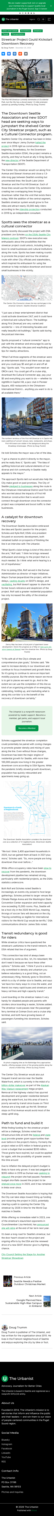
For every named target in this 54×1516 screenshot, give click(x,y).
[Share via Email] (26, 53)
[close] (51, 6)
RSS (4, 1461)
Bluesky (6, 1439)
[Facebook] (26, 13)
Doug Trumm (9, 48)
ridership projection (29, 209)
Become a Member (27, 728)
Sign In (32, 19)
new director (12, 160)
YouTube (6, 1457)
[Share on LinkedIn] (14, 53)
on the (28, 234)
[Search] (38, 19)
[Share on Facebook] (9, 53)
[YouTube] (31, 13)
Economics (25, 31)
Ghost (34, 1510)
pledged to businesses (21, 486)
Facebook (7, 1448)
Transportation (18, 34)
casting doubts (17, 581)
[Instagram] (23, 13)
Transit (5, 34)
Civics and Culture (10, 31)
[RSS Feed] (34, 13)
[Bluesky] (20, 13)
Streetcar (38, 31)
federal (37, 1135)
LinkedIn (6, 1453)
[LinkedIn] (28, 13)
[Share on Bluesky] (3, 53)
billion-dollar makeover (13, 1085)
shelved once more (11, 1184)
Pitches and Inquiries (12, 1492)
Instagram (7, 1444)
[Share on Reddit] (20, 53)
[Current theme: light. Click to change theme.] (43, 19)
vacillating (7, 584)
